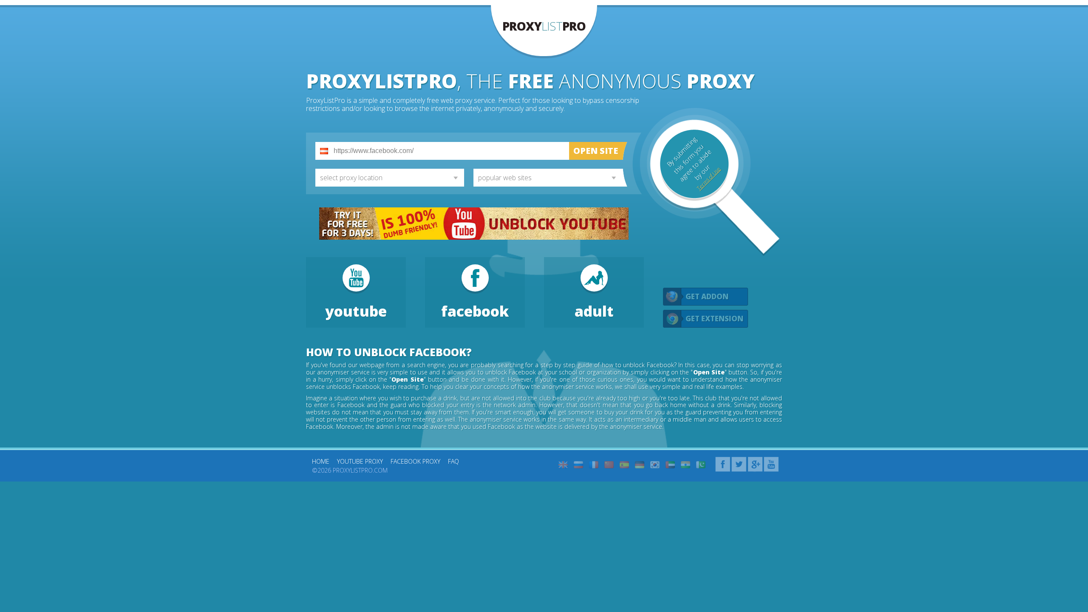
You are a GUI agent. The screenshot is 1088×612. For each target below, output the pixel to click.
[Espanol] (624, 464)
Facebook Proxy (415, 461)
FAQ (453, 461)
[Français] (593, 464)
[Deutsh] (639, 464)
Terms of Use (708, 178)
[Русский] (578, 464)
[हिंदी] (685, 464)
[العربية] (670, 464)
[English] (563, 464)
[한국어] (655, 464)
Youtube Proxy (360, 461)
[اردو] (701, 464)
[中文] (609, 464)
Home (320, 461)
